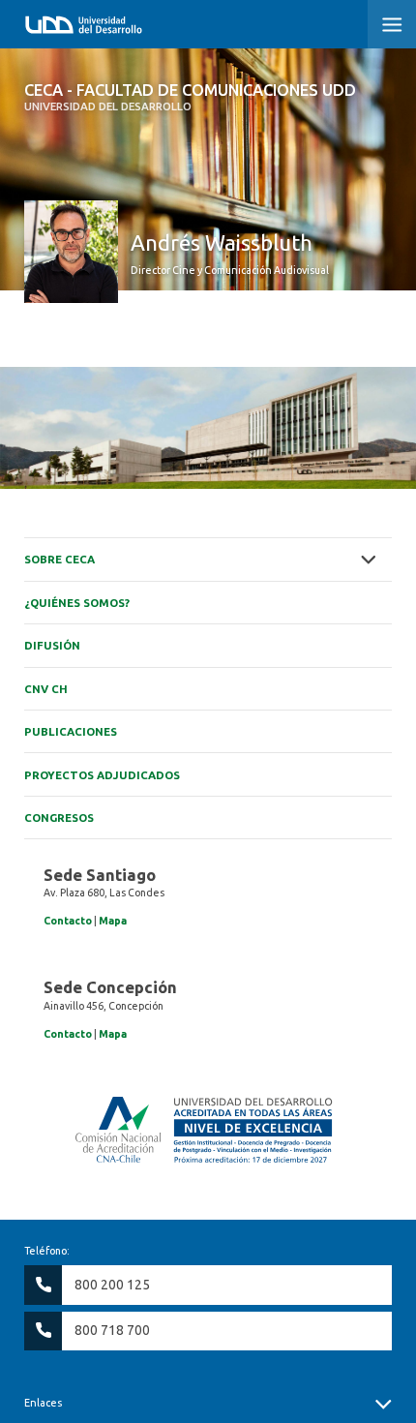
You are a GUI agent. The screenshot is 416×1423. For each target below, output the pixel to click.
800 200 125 (112, 1284)
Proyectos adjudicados (102, 775)
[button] (392, 24)
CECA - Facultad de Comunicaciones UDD (190, 96)
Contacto (68, 920)
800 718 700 (112, 1330)
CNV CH (46, 688)
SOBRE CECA (59, 559)
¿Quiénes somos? (77, 602)
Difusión (52, 645)
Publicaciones (70, 731)
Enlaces (43, 1402)
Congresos (59, 817)
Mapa (113, 920)
